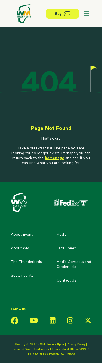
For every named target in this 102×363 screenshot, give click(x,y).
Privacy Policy (76, 344)
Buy (58, 14)
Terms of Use (21, 349)
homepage (54, 158)
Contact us (41, 349)
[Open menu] (86, 14)
